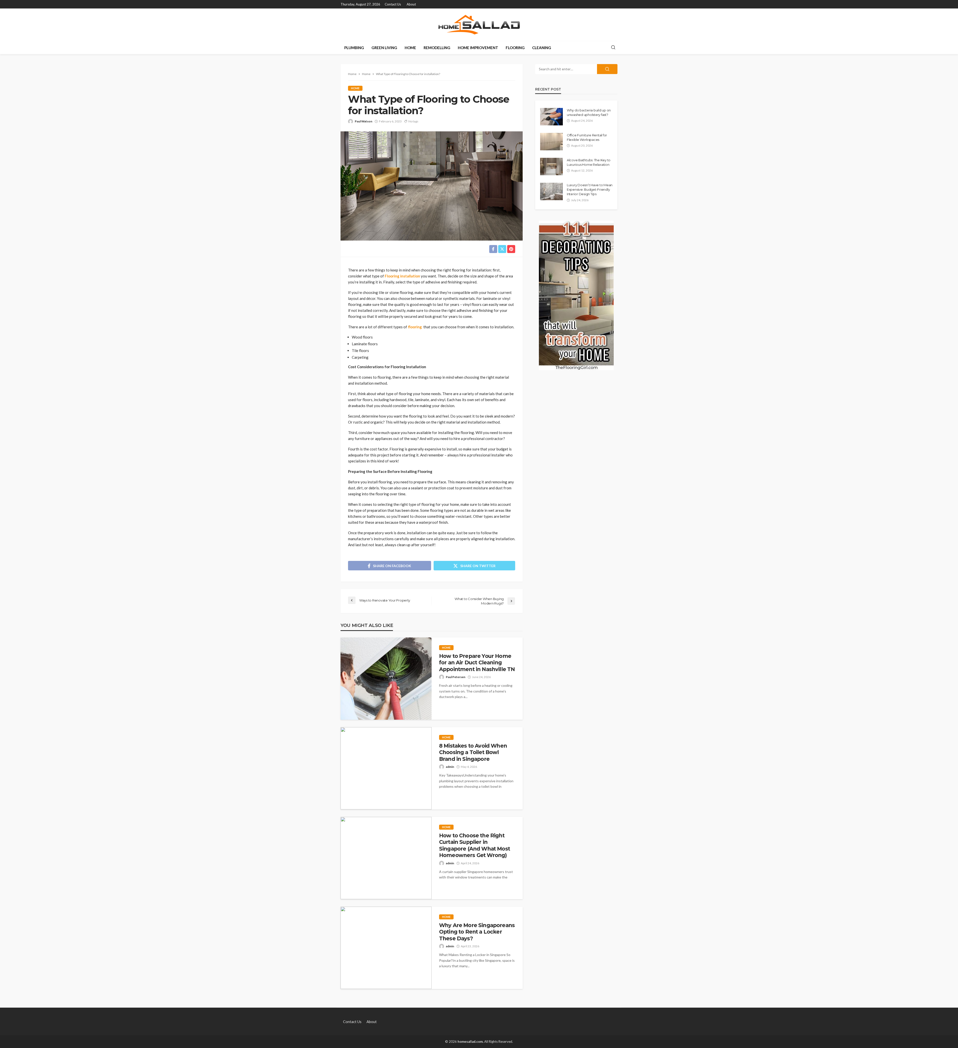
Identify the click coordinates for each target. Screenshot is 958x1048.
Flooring (515, 47)
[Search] (613, 47)
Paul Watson (363, 121)
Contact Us (393, 4)
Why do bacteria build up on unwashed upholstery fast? (589, 112)
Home (410, 47)
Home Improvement (478, 47)
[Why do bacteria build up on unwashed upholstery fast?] (551, 116)
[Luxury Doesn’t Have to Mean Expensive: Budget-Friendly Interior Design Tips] (551, 191)
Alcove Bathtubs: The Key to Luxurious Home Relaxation (588, 162)
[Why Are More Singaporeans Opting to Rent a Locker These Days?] (386, 948)
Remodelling (437, 47)
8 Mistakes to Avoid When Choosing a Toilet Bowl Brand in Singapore (473, 752)
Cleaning (541, 47)
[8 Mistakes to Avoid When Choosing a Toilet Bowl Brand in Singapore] (386, 768)
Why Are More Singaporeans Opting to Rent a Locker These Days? (477, 932)
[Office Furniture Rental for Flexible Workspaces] (551, 141)
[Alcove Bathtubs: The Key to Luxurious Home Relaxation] (551, 166)
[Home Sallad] (479, 24)
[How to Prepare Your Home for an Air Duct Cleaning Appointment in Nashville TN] (386, 678)
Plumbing (354, 47)
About (411, 4)
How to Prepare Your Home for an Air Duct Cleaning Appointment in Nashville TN (477, 662)
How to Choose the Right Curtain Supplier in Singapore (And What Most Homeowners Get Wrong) (474, 845)
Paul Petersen (455, 677)
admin (450, 767)
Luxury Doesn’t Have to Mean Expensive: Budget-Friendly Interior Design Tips (589, 189)
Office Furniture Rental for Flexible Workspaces (587, 137)
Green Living (384, 47)
